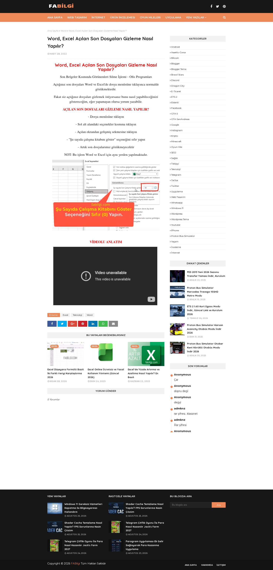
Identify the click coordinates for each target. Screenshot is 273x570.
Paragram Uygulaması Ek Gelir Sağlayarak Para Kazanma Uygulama (144, 545)
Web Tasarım (178, 197)
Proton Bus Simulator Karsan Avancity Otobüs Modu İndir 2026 (205, 329)
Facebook (176, 108)
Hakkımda (207, 565)
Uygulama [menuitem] (173, 17)
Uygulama (177, 191)
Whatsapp (177, 202)
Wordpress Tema (180, 219)
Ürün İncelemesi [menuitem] (122, 17)
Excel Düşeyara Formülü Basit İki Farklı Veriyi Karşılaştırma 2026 (65, 373)
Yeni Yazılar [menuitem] (195, 17)
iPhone (175, 230)
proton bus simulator (183, 236)
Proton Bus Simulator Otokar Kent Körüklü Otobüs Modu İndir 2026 (205, 347)
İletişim (221, 565)
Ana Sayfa (52, 30)
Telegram (176, 174)
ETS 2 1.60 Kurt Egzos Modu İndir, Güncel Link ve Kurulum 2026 (204, 310)
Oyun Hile (176, 147)
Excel (65, 315)
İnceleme (176, 247)
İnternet (175, 252)
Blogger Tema (178, 69)
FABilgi (75, 563)
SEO (173, 152)
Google (175, 124)
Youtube (175, 224)
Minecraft (176, 141)
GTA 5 (174, 113)
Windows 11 (177, 208)
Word (63, 30)
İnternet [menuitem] (98, 17)
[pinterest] (224, 6)
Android (175, 46)
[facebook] (211, 6)
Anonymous (182, 374)
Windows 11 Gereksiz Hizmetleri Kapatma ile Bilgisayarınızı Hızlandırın (83, 508)
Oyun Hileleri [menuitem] (150, 17)
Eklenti (175, 102)
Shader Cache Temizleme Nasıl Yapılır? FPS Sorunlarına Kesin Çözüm (83, 526)
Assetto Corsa (178, 52)
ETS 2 (174, 96)
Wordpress (176, 213)
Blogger (175, 63)
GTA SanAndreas (180, 119)
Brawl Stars (177, 74)
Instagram (177, 130)
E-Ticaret (176, 91)
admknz (179, 408)
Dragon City (178, 85)
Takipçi (175, 163)
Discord (175, 80)
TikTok (174, 180)
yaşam (174, 241)
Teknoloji (77, 315)
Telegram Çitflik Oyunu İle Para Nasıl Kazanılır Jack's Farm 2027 (83, 545)
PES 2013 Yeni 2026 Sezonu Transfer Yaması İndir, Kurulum (206, 274)
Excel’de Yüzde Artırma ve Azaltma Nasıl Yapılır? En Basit (144, 373)
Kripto (174, 135)
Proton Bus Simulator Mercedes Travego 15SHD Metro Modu (202, 291)
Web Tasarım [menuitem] (77, 17)
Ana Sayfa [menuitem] (54, 17)
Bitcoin (175, 58)
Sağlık (174, 158)
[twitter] (217, 6)
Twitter (175, 185)
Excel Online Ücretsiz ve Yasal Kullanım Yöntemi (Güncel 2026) (106, 373)
